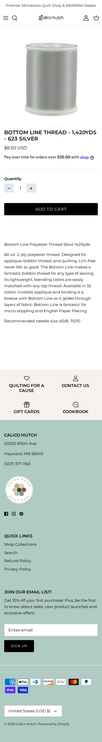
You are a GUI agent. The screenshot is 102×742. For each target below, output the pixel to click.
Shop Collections (20, 544)
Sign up (19, 646)
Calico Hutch (26, 724)
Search (11, 552)
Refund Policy (17, 560)
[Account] (84, 18)
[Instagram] (14, 514)
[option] (51, 76)
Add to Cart (51, 209)
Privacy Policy (17, 569)
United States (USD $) (29, 710)
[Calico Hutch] (51, 18)
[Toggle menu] (6, 18)
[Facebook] (6, 514)
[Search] (17, 18)
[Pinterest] (21, 514)
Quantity (12, 178)
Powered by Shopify (54, 724)
